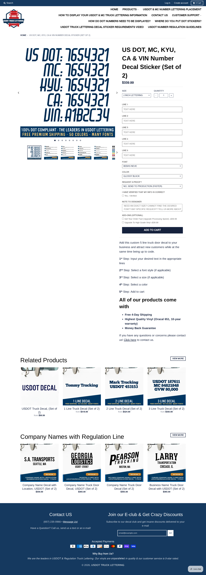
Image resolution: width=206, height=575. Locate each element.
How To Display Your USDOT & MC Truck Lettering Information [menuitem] (103, 15)
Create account (181, 3)
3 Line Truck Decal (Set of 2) (166, 408)
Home (23, 35)
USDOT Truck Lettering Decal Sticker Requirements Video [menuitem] (102, 27)
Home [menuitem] (114, 9)
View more (178, 359)
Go (170, 533)
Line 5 (125, 150)
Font (125, 162)
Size (124, 91)
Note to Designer (132, 202)
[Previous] (18, 93)
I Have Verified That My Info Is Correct (143, 192)
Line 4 (125, 139)
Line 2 (125, 116)
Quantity (159, 91)
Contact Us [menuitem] (159, 15)
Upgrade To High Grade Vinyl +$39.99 (141, 223)
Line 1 (125, 105)
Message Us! (70, 521)
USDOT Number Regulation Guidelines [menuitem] (174, 27)
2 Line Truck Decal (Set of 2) (124, 408)
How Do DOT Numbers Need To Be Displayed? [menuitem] (119, 21)
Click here (130, 339)
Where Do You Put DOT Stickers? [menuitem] (178, 21)
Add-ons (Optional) (132, 215)
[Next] (116, 93)
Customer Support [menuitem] (185, 15)
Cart (198, 3)
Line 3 (125, 128)
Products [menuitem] (129, 9)
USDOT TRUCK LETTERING (107, 565)
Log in (167, 3)
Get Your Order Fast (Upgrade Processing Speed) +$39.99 (151, 219)
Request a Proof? (132, 182)
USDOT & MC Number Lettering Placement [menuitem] (172, 9)
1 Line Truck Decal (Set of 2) (82, 408)
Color (125, 172)
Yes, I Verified (131, 196)
